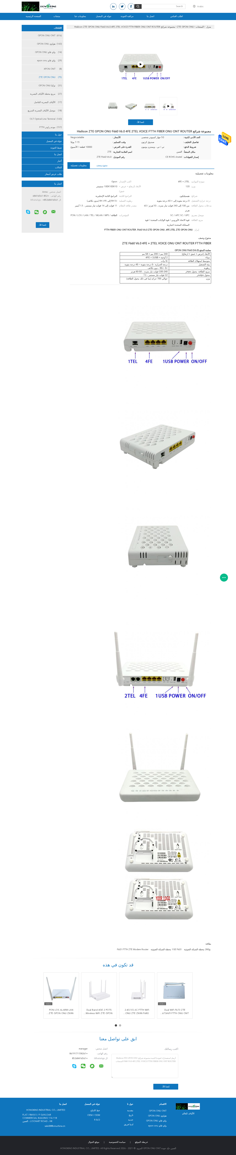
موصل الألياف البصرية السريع (45, 111)
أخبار (59, 161)
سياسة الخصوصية (117, 1142)
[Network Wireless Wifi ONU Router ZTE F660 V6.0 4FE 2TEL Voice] (140, 64)
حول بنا (58, 135)
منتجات (56, 16)
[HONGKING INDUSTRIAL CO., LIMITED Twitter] (122, 6)
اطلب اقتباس (176, 16)
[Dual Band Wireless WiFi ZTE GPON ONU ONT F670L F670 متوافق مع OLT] (174, 990)
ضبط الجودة (56, 148)
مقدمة (130, 1110)
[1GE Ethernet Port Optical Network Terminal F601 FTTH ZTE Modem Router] (61, 990)
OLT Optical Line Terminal (46, 119)
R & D (97, 1120)
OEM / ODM (93, 1115)
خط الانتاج (95, 1110)
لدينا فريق (128, 1124)
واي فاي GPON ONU (48, 52)
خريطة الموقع (141, 1142)
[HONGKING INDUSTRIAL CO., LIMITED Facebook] (131, 6)
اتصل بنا (150, 16)
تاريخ (131, 1115)
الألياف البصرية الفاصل (48, 102)
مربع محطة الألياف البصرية (46, 94)
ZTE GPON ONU (50, 77)
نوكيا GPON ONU (50, 86)
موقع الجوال (93, 1142)
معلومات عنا (80, 16)
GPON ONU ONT (50, 35)
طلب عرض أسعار (53, 174)
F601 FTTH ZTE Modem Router (133, 949)
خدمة (130, 1120)
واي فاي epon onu (49, 61)
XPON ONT (53, 69)
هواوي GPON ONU (49, 44)
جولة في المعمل (103, 16)
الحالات (58, 167)
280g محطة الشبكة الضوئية (197, 949)
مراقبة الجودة (127, 16)
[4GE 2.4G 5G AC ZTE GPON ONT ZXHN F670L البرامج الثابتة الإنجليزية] (99, 990)
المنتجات (58, 28)
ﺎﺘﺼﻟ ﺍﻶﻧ (140, 122)
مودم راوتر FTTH (50, 127)
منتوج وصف (102, 165)
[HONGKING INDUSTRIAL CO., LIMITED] (53, 211)
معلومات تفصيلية (79, 165)
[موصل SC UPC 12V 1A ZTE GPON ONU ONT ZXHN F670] (137, 990)
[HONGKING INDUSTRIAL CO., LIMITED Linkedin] (113, 6)
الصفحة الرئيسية (33, 16)
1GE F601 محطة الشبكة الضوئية (166, 949)
